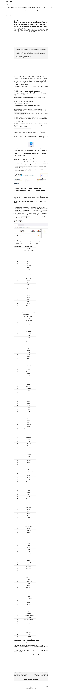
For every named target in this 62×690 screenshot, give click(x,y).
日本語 (19, 7)
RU (21, 650)
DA (37, 650)
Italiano (40, 7)
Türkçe (37, 7)
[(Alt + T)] (7, 4)
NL (35, 650)
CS (24, 650)
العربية (22, 7)
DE (31, 650)
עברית (30, 10)
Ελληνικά (41, 10)
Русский (43, 7)
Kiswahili (29, 31)
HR (14, 651)
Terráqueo (9, 1)
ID (19, 651)
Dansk (17, 10)
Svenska (13, 10)
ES (25, 650)
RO (44, 650)
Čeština (50, 7)
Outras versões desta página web (22, 57)
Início (15, 20)
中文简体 (9, 7)
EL (47, 650)
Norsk (35, 31)
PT (29, 650)
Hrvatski (44, 10)
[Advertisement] (31, 40)
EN (15, 650)
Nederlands (9, 10)
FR (28, 650)
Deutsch (33, 7)
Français (29, 7)
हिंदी (49, 10)
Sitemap (32, 688)
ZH (14, 650)
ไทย (48, 10)
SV (36, 650)
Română (33, 10)
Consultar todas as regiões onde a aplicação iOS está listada (28, 52)
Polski (23, 10)
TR (32, 650)
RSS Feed (35, 688)
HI (16, 651)
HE (43, 650)
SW (21, 651)
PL (40, 650)
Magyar (37, 10)
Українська (26, 10)
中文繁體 (16, 7)
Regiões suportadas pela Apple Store (23, 56)
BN (18, 651)
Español (25, 7)
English (12, 7)
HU (46, 650)
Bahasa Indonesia (24, 31)
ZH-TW (17, 650)
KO (23, 650)
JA (20, 650)
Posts (17, 20)
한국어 (47, 7)
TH (15, 651)
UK (41, 650)
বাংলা (51, 10)
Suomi (20, 10)
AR (27, 650)
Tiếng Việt (32, 31)
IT (33, 650)
